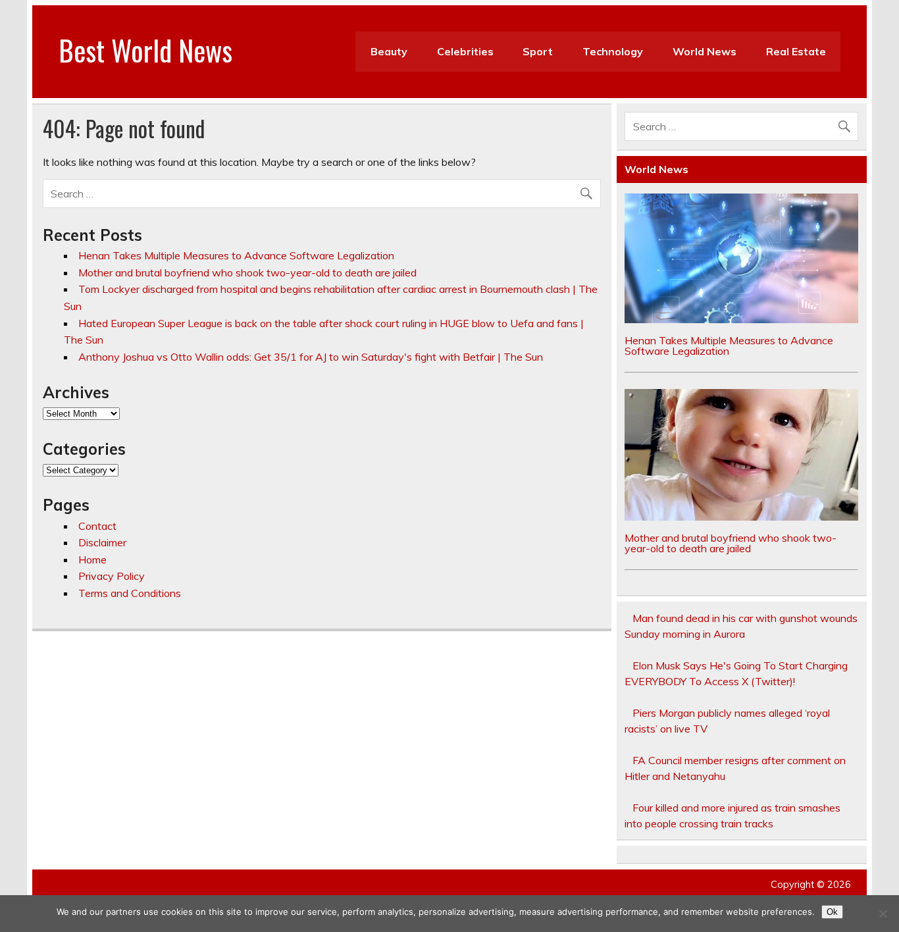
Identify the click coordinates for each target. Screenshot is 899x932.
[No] (882, 913)
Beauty (389, 51)
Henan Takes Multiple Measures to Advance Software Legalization (236, 255)
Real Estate (796, 51)
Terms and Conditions (129, 593)
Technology (612, 51)
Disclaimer (102, 542)
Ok (832, 912)
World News (704, 51)
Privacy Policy (111, 575)
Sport (538, 51)
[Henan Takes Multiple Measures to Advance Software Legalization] (741, 319)
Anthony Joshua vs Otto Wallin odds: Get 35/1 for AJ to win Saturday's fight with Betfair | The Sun (310, 356)
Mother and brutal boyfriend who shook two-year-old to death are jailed (247, 272)
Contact (97, 525)
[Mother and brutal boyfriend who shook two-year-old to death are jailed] (741, 516)
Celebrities (465, 51)
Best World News (145, 49)
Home (92, 559)
